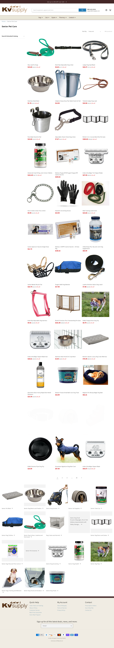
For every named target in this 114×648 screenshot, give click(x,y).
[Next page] (81, 478)
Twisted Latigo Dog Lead (90, 101)
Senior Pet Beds (6, 508)
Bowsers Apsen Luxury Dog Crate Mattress (95, 356)
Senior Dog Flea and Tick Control (11, 564)
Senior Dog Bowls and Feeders (33, 508)
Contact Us (88, 610)
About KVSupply (62, 605)
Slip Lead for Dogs (33, 65)
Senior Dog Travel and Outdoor (33, 590)
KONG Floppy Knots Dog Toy (91, 320)
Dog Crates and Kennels (53, 535)
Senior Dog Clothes (7, 535)
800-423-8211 (91, 9)
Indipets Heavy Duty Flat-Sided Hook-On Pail (68, 101)
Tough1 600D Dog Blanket (62, 284)
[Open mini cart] (110, 10)
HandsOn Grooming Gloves (63, 210)
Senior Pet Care (12, 21)
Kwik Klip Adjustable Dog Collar (64, 65)
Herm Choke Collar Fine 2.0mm (37, 210)
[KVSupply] (15, 9)
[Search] (82, 10)
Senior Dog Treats (51, 590)
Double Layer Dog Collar (35, 432)
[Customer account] (106, 10)
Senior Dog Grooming (52, 564)
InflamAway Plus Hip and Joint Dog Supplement (93, 247)
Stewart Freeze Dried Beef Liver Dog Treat (67, 392)
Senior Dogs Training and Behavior (12, 590)
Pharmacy (62, 17)
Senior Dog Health (73, 564)
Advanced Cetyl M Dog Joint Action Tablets (40, 173)
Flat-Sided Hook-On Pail (34, 137)
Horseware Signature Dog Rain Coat (65, 466)
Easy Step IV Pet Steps (89, 432)
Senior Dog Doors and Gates (99, 535)
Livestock (71, 17)
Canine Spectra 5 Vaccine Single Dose (38, 247)
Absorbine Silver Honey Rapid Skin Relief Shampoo (39, 393)
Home (4, 21)
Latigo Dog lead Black (89, 65)
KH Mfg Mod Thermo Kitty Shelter (64, 432)
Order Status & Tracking (36, 605)
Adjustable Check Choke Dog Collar (65, 137)
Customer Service (35, 610)
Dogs (39, 17)
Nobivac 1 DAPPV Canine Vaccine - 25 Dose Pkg (67, 247)
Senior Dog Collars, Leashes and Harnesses (33, 536)
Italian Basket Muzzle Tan (35, 284)
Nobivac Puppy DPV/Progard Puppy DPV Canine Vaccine (66, 173)
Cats (46, 17)
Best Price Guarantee (36, 612)
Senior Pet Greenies (31, 551)
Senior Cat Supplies (74, 508)
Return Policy (33, 608)
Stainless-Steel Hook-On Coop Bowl (65, 356)
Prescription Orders (90, 605)
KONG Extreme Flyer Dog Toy (36, 466)
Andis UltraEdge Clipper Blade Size (38, 356)
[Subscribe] (71, 626)
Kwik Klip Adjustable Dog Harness (37, 320)
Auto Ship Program (35, 615)
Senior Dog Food (75, 518)
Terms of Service (62, 608)
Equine (53, 17)
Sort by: (84, 31)
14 (76, 478)
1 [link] (57, 478)
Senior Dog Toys (95, 564)
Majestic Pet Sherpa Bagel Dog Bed (93, 392)
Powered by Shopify (61, 638)
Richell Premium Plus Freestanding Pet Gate (68, 320)
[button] (13, 36)
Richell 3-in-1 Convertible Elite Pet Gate (94, 137)
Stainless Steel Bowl (33, 101)
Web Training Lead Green (90, 210)
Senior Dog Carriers (51, 508)
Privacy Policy (61, 610)
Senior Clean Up (95, 508)
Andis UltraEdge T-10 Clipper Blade (93, 173)
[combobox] (59, 10)
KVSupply (54, 638)
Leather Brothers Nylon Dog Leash (93, 284)
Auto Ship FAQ (89, 608)
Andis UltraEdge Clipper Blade (91, 466)
